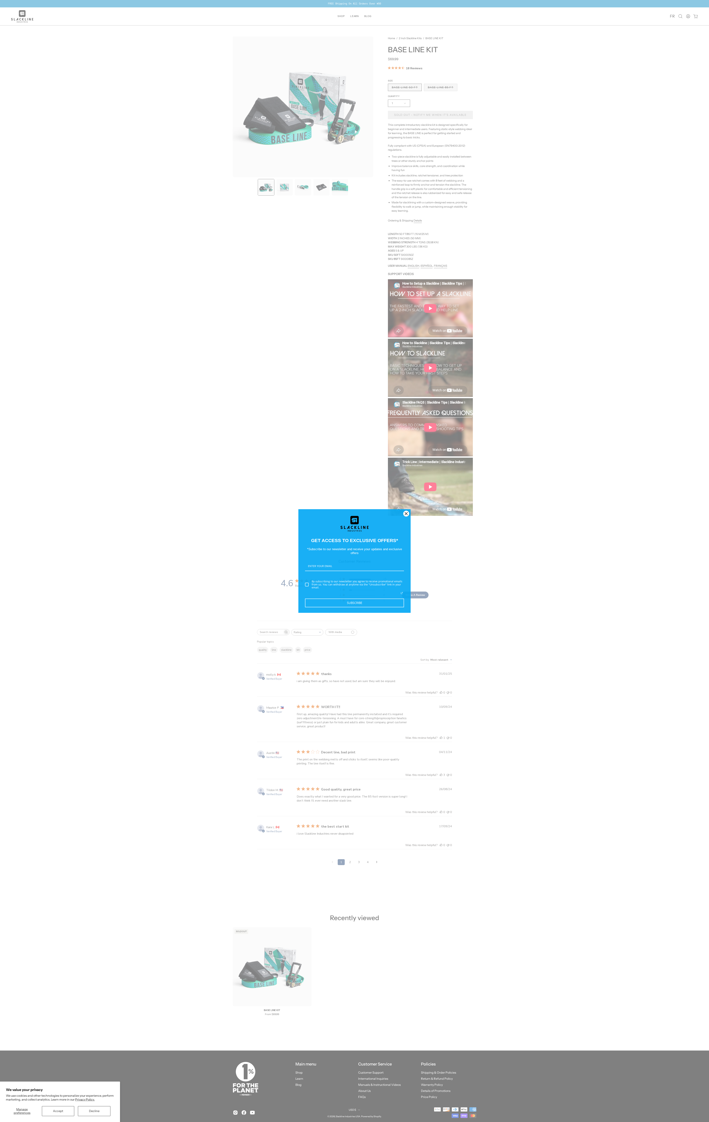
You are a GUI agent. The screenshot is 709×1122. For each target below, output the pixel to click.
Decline (94, 1111)
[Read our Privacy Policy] (402, 593)
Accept (58, 1111)
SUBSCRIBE (354, 603)
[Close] (406, 513)
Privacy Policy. (85, 1099)
